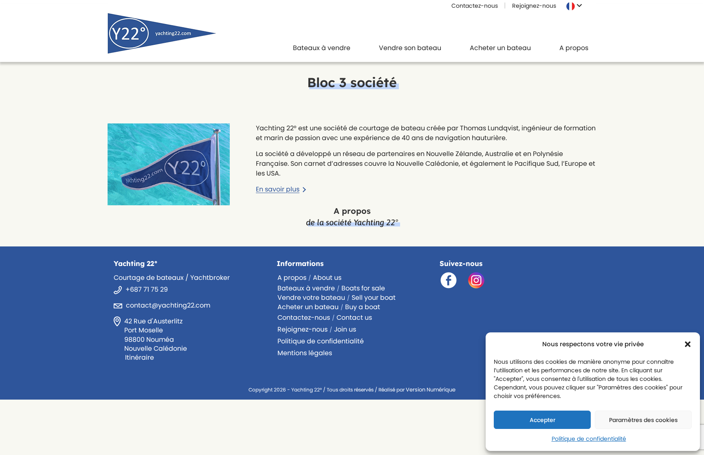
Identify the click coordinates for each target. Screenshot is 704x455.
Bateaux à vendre (306, 288)
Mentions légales (304, 353)
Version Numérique (430, 389)
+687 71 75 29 (146, 289)
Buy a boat (362, 307)
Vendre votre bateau (311, 297)
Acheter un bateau (308, 307)
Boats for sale (363, 288)
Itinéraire (139, 357)
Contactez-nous (474, 6)
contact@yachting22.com (168, 305)
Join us (345, 329)
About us (327, 277)
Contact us (354, 317)
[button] (688, 344)
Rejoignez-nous (534, 6)
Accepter (542, 420)
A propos (291, 277)
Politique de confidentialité (589, 439)
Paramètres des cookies (643, 420)
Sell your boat (374, 297)
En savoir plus (277, 189)
